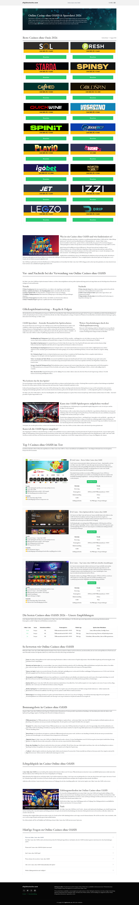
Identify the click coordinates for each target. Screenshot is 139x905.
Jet (27, 636)
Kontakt (24, 894)
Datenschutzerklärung (32, 894)
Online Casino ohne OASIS (74, 2)
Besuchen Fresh (92, 481)
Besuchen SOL (91, 532)
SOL (27, 633)
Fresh (27, 630)
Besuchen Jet (92, 583)
